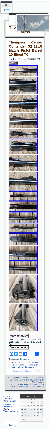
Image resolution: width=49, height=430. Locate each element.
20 (25, 412)
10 (38, 406)
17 (38, 409)
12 (22, 409)
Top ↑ (12, 425)
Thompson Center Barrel (9, 399)
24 (38, 412)
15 (31, 409)
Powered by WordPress (8, 405)
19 (22, 412)
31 (38, 415)
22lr (29, 362)
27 (25, 415)
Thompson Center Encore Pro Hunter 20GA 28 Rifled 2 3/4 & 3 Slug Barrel (27, 385)
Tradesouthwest (10, 411)
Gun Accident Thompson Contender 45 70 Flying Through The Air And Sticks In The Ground (27, 379)
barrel (35, 362)
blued (14, 365)
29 (31, 415)
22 (31, 412)
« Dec (23, 419)
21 (28, 412)
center (22, 365)
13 (25, 409)
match (14, 367)
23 (35, 412)
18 (41, 409)
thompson (24, 359)
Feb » (39, 419)
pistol (20, 367)
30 (35, 415)
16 (35, 409)
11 (41, 406)
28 (28, 415)
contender (33, 365)
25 (41, 412)
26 (22, 415)
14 (28, 409)
